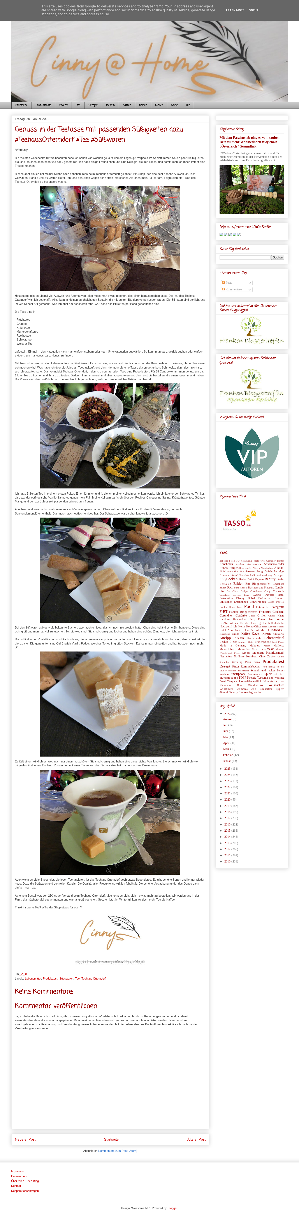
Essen (271, 601)
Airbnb (224, 567)
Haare (281, 615)
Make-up (255, 645)
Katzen (127, 105)
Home (241, 626)
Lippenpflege (263, 641)
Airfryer (233, 567)
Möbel (246, 652)
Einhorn (279, 598)
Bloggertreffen (261, 583)
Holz (234, 626)
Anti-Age (278, 571)
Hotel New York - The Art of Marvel (244, 630)
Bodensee (278, 583)
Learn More (235, 10)
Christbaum (256, 591)
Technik (110, 105)
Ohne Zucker (267, 656)
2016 (227, 824)
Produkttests (43, 105)
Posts (228, 282)
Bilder (238, 583)
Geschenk (278, 611)
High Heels (263, 623)
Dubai (251, 598)
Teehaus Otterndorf (93, 978)
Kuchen (239, 638)
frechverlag (246, 692)
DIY (188, 105)
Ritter (235, 666)
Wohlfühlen (227, 688)
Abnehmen (226, 564)
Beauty (63, 105)
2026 (227, 714)
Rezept (225, 666)
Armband (225, 575)
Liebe (233, 641)
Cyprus (257, 594)
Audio (253, 575)
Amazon (250, 571)
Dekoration (226, 598)
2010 (227, 861)
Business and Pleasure (261, 587)
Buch (230, 587)
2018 (227, 812)
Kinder (159, 105)
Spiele (174, 105)
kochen (257, 692)
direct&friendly (229, 692)
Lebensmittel (33, 978)
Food (78, 105)
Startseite (22, 105)
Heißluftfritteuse (229, 623)
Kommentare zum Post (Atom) (117, 1150)
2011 (227, 855)
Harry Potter (257, 619)
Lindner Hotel (245, 642)
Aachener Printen (275, 560)
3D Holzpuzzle (244, 560)
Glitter (252, 615)
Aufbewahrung (264, 575)
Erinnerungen (258, 601)
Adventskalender (274, 564)
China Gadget (240, 591)
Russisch (232, 670)
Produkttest (50, 978)
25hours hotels (227, 560)
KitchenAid (278, 633)
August (228, 719)
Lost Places (278, 642)
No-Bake (239, 656)
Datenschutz (19, 1176)
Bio (247, 583)
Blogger (172, 1208)
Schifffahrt (243, 670)
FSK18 (280, 601)
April (226, 743)
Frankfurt (265, 611)
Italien (235, 633)
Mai (226, 737)
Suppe (234, 677)
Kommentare (233, 289)
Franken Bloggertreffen (243, 611)
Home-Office (253, 626)
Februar (228, 755)
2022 (227, 787)
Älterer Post (196, 1139)
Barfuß (251, 579)
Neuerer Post (25, 1139)
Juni (226, 731)
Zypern (280, 688)
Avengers (278, 575)
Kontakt (16, 1185)
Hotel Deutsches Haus (273, 626)
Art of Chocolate (240, 575)
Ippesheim (225, 633)
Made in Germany (233, 645)
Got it (254, 10)
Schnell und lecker (262, 670)
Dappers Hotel (274, 594)
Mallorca (279, 645)
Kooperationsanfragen (25, 1190)
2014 (227, 836)
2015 (227, 830)
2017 (227, 818)
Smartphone (238, 674)
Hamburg (225, 619)
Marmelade (244, 649)
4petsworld (259, 560)
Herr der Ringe (248, 623)
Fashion (223, 607)
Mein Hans (258, 649)
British (223, 587)
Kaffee (245, 633)
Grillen (261, 615)
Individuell (277, 630)
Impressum (18, 1171)
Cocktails (278, 591)
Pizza (256, 662)
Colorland (225, 595)
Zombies (242, 688)
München (258, 652)
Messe (270, 649)
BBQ (222, 579)
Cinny (267, 591)
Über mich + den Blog (25, 1181)
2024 (227, 774)
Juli (225, 725)
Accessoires (254, 564)
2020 (227, 799)
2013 (227, 843)
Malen (267, 645)
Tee (77, 978)
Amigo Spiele (264, 571)
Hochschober (277, 623)
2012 (227, 849)
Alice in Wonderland (263, 568)
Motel (237, 653)
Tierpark (232, 681)
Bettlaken (225, 583)
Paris (248, 662)
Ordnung (237, 662)
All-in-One (238, 571)
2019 (227, 806)
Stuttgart (225, 677)
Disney (240, 598)
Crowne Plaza (241, 595)
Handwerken (239, 619)
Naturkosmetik (275, 652)
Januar (227, 761)
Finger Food (235, 607)
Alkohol (279, 567)
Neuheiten (226, 656)
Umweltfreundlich (250, 681)
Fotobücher (263, 607)
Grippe (271, 615)
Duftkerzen (264, 598)
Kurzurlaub (254, 638)
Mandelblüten (228, 649)
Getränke (241, 615)
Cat (228, 591)
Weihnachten (276, 685)
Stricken (279, 674)
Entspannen (241, 601)
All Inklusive (226, 571)
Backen (232, 579)
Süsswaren (66, 978)
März (226, 749)
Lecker (224, 641)
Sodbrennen (255, 674)
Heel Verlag (276, 619)
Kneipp (225, 638)
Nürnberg (251, 656)
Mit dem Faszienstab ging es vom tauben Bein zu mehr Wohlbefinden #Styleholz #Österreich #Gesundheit (250, 141)
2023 (227, 781)
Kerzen (266, 633)
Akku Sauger (245, 568)
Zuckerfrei (266, 688)
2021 (227, 793)
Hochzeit (225, 626)
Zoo (253, 688)
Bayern (259, 579)
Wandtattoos (255, 685)
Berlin (280, 579)
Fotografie (277, 607)
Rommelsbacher (250, 666)
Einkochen (226, 601)
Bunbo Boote (240, 587)
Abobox (240, 564)
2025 (227, 768)
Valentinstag (271, 681)
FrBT (223, 611)
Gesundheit (226, 615)
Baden (242, 579)
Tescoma (262, 677)
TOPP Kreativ (247, 677)
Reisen (143, 105)
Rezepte (93, 105)
